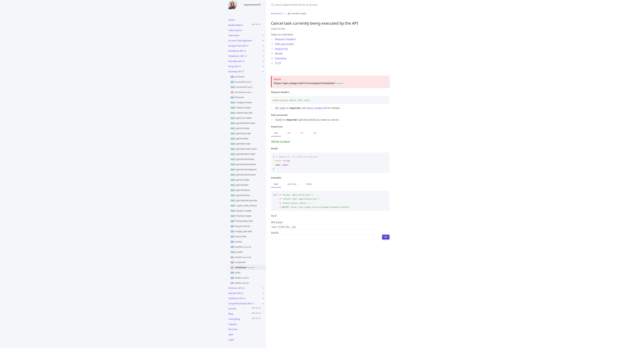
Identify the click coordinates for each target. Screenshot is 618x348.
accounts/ (241, 81)
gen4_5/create (241, 117)
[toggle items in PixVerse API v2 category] (263, 288)
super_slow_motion (244, 205)
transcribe (238, 236)
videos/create (241, 107)
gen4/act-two (241, 143)
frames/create (241, 215)
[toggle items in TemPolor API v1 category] (263, 298)
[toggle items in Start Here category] (263, 35)
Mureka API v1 (236, 293)
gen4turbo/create (243, 123)
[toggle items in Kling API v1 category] (263, 66)
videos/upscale (242, 112)
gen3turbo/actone (243, 174)
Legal (231, 339)
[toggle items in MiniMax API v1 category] (263, 61)
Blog (230, 313)
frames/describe (242, 220)
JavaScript (292, 184)
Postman (233, 329)
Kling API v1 (234, 66)
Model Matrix (235, 25)
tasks (236, 272)
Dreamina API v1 (237, 50)
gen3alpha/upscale (244, 200)
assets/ (241, 246)
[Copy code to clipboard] (385, 99)
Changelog (234, 318)
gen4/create (240, 128)
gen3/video (239, 184)
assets (236, 241)
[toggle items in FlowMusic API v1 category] (263, 56)
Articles (232, 308)
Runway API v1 (236, 71)
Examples (280, 58)
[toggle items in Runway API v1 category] (263, 71)
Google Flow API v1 (238, 45)
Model (279, 53)
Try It (278, 63)
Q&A (230, 334)
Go (385, 236)
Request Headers (285, 39)
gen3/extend (240, 190)
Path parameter (284, 44)
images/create (241, 102)
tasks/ (240, 277)
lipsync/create (241, 210)
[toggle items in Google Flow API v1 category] (263, 45)
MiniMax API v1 (236, 61)
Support (232, 324)
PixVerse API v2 (236, 288)
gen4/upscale (241, 133)
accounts (238, 76)
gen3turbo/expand (244, 169)
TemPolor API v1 (237, 298)
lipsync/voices (240, 226)
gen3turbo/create (243, 153)
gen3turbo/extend (243, 164)
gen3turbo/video (242, 159)
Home (231, 19)
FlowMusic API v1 (237, 56)
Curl (276, 184)
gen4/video (239, 138)
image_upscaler (241, 231)
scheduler (238, 262)
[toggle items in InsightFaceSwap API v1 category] (263, 303)
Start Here (233, 35)
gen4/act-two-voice (244, 148)
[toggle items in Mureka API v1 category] (263, 293)
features (237, 97)
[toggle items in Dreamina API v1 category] (263, 50)
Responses (281, 49)
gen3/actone (240, 195)
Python (309, 184)
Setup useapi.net (316, 108)
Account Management (240, 40)
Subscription (235, 30)
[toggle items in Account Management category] (263, 40)
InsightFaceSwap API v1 (241, 303)
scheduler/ (242, 267)
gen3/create (240, 179)
